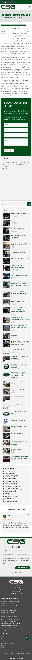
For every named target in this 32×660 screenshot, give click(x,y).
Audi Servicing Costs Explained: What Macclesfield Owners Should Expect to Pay (19, 267)
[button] (30, 7)
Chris (8, 515)
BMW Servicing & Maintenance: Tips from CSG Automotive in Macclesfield (19, 365)
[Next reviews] (30, 523)
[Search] (29, 204)
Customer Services (18, 572)
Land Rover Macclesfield (17, 433)
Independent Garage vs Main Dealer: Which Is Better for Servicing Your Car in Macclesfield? (19, 301)
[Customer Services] (10, 572)
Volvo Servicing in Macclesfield (18, 426)
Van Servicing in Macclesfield (18, 404)
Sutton (28, 57)
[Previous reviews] (1, 523)
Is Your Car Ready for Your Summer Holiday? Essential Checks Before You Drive (20, 319)
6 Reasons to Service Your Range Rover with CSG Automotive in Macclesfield (19, 442)
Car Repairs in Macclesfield (17, 396)
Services (22, 25)
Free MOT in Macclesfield (17, 382)
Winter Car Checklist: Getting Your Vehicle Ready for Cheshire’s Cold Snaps (20, 244)
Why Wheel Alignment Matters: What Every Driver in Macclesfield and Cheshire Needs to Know (19, 327)
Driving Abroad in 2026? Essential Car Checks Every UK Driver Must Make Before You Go (19, 293)
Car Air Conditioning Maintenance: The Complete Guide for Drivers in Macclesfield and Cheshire (20, 342)
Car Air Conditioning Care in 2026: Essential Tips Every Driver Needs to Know (19, 275)
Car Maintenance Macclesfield (11, 25)
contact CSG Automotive (7, 90)
